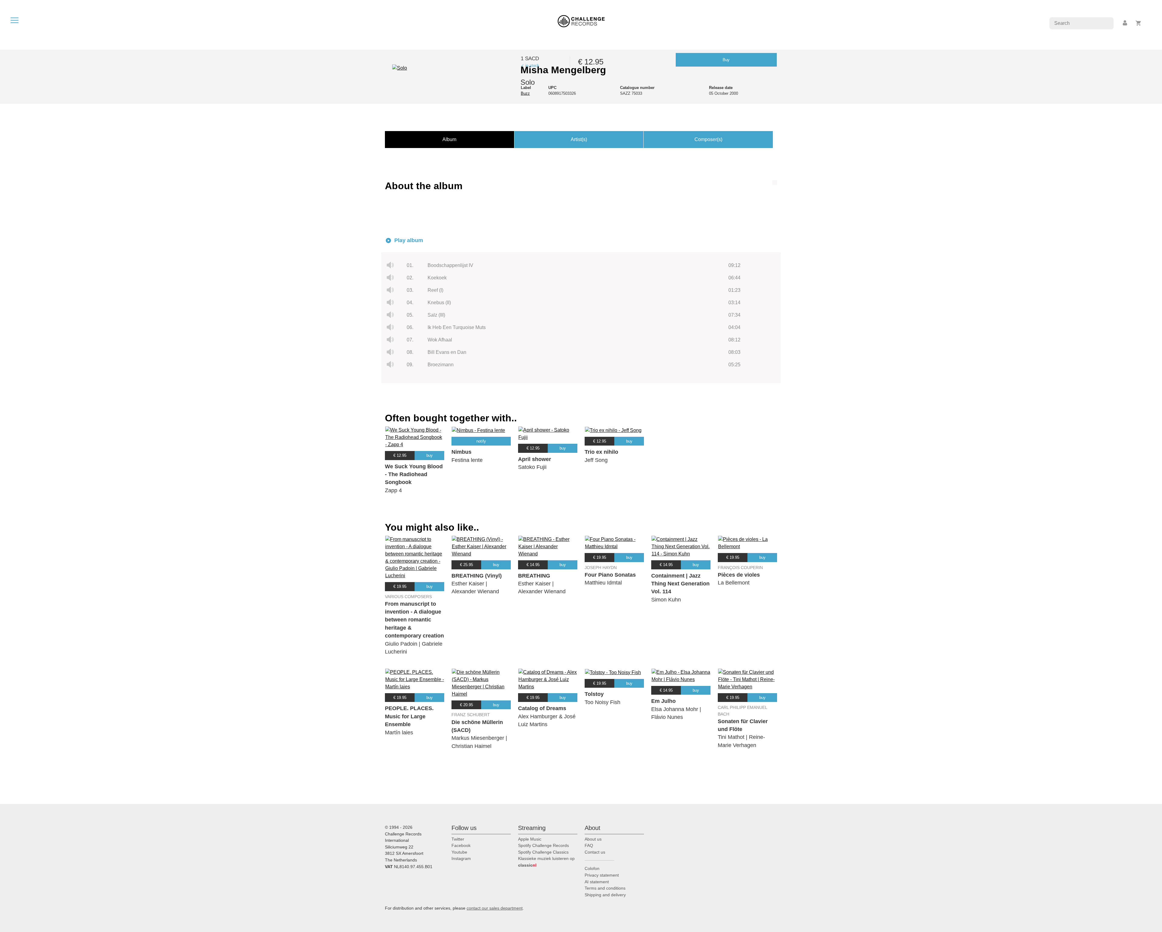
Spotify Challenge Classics (543, 852)
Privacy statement (602, 875)
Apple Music (529, 839)
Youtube (459, 852)
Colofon (592, 868)
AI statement (597, 881)
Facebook (461, 845)
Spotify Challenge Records (543, 845)
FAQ (589, 845)
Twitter (457, 839)
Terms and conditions (605, 888)
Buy (726, 60)
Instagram (461, 858)
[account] (1125, 23)
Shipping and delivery (605, 894)
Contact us (595, 852)
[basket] (1138, 23)
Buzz (525, 93)
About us (593, 839)
